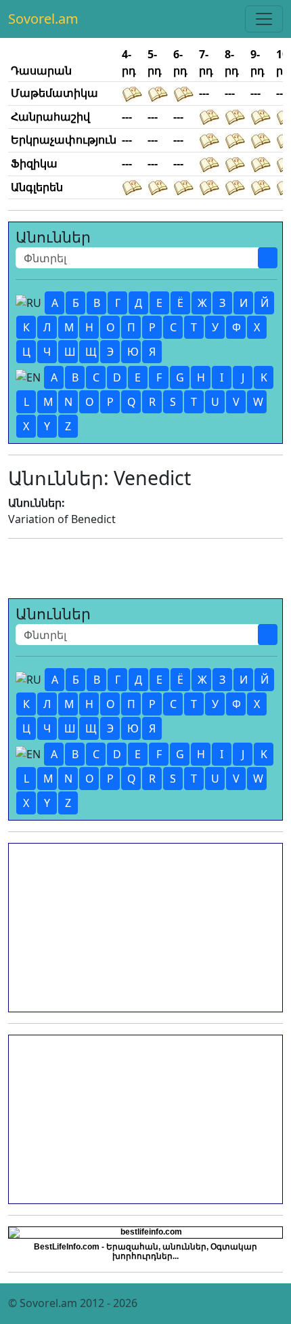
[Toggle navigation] (264, 19)
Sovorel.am (43, 18)
